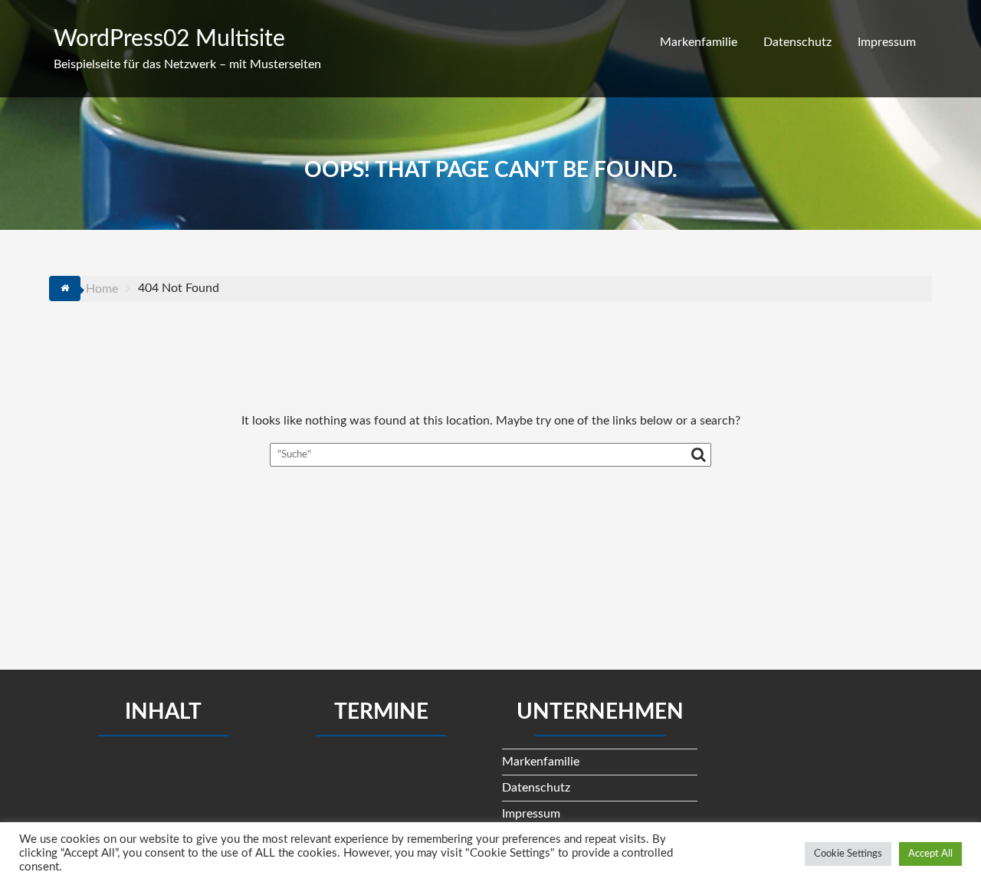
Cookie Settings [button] (848, 854)
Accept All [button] (930, 854)
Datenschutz (797, 42)
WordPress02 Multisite (169, 39)
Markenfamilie (698, 42)
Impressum (887, 42)
